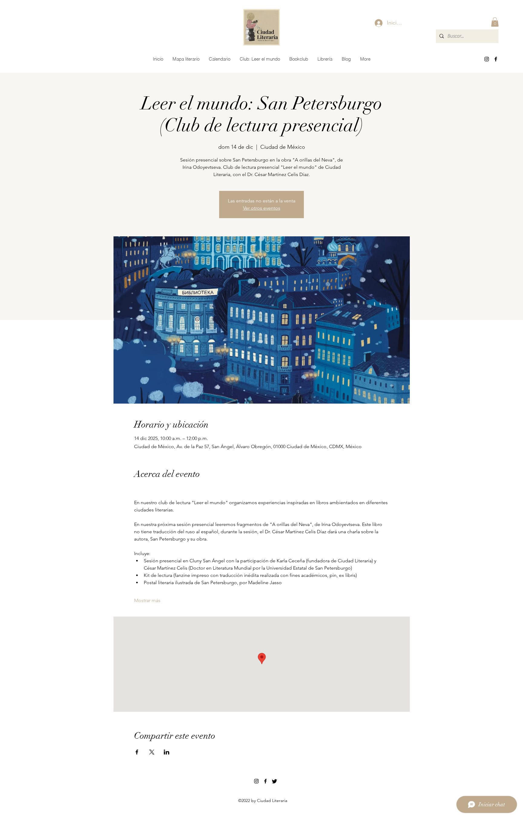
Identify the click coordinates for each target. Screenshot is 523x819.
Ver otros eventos (261, 208)
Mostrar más (147, 600)
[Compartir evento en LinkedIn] (166, 752)
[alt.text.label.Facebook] (496, 59)
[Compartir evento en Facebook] (137, 752)
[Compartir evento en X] (152, 752)
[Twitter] (274, 781)
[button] (495, 22)
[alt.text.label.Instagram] (487, 59)
